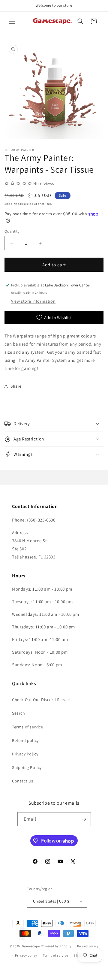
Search (18, 713)
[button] (12, 21)
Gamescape (31, 946)
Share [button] (16, 386)
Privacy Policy (25, 754)
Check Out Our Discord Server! (41, 699)
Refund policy (25, 740)
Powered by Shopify (56, 946)
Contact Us (22, 781)
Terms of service (27, 727)
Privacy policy (26, 955)
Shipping (10, 204)
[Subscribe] (84, 819)
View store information (33, 301)
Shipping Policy (27, 767)
